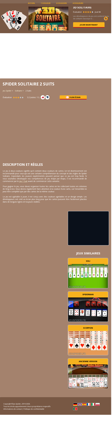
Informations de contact (12, 409)
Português (75, 408)
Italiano (93, 404)
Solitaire (18, 90)
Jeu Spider (7, 90)
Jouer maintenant (89, 25)
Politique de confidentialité (34, 409)
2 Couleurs (61, 3)
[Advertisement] (55, 56)
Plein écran (74, 97)
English (80, 404)
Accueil (31, 3)
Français (89, 404)
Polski (98, 404)
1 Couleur (45, 3)
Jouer (88, 275)
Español (84, 404)
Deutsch (75, 404)
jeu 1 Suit (23, 181)
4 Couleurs (78, 3)
